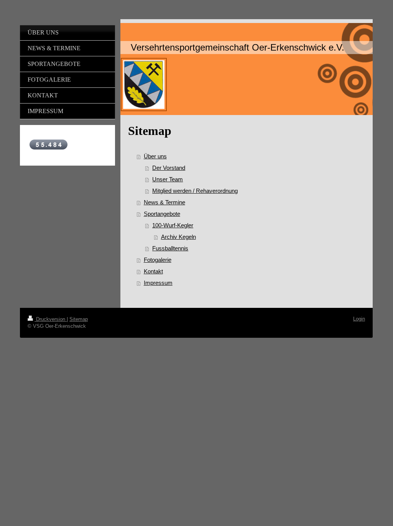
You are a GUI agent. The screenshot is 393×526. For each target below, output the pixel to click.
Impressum (158, 282)
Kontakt (153, 271)
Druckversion (51, 319)
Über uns (155, 156)
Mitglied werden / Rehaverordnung (195, 190)
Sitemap (78, 319)
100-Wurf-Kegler (172, 225)
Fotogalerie (157, 259)
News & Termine (164, 202)
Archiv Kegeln (178, 236)
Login (359, 319)
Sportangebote (162, 213)
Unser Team (167, 179)
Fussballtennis (170, 248)
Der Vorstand (168, 167)
